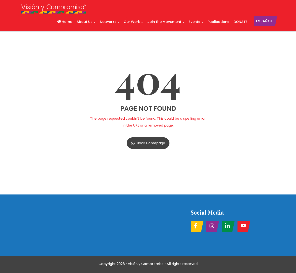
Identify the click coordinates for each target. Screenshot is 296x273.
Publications (218, 21)
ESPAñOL (264, 21)
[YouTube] (242, 226)
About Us (84, 21)
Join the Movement (164, 21)
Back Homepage (151, 143)
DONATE (240, 21)
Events (194, 21)
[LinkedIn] (227, 226)
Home (67, 21)
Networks (108, 21)
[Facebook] (196, 226)
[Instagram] (211, 226)
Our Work (132, 21)
